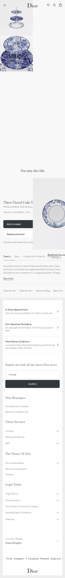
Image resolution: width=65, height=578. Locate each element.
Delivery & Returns (14, 437)
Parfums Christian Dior (17, 411)
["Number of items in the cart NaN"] (60, 5)
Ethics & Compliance (16, 469)
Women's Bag (43, 290)
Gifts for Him (25, 290)
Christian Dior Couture (16, 406)
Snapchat (55, 558)
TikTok (9, 558)
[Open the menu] (6, 5)
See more (8, 278)
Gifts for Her (9, 290)
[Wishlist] (48, 5)
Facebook (33, 558)
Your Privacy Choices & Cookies (21, 506)
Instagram (19, 558)
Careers (9, 474)
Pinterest (44, 558)
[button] (16, 18)
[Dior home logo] (32, 5)
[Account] (54, 5)
